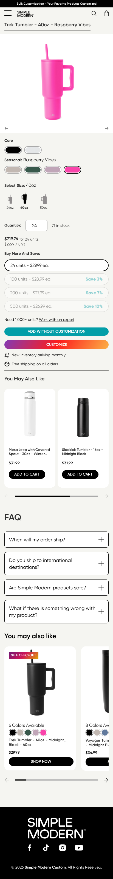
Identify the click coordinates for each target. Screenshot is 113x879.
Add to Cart (27, 474)
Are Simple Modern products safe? (47, 587)
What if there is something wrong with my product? (52, 611)
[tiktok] (46, 847)
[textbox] (36, 225)
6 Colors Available (26, 725)
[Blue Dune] (104, 732)
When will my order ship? (37, 539)
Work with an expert (56, 319)
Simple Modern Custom (45, 867)
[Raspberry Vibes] (42, 732)
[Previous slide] (6, 128)
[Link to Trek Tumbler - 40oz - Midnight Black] (40, 682)
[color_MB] (12, 732)
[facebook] (29, 847)
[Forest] (27, 732)
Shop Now (41, 761)
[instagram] (62, 847)
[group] (40, 708)
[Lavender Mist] (35, 732)
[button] (106, 13)
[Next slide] (107, 128)
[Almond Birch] (19, 732)
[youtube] (79, 847)
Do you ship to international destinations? (40, 563)
